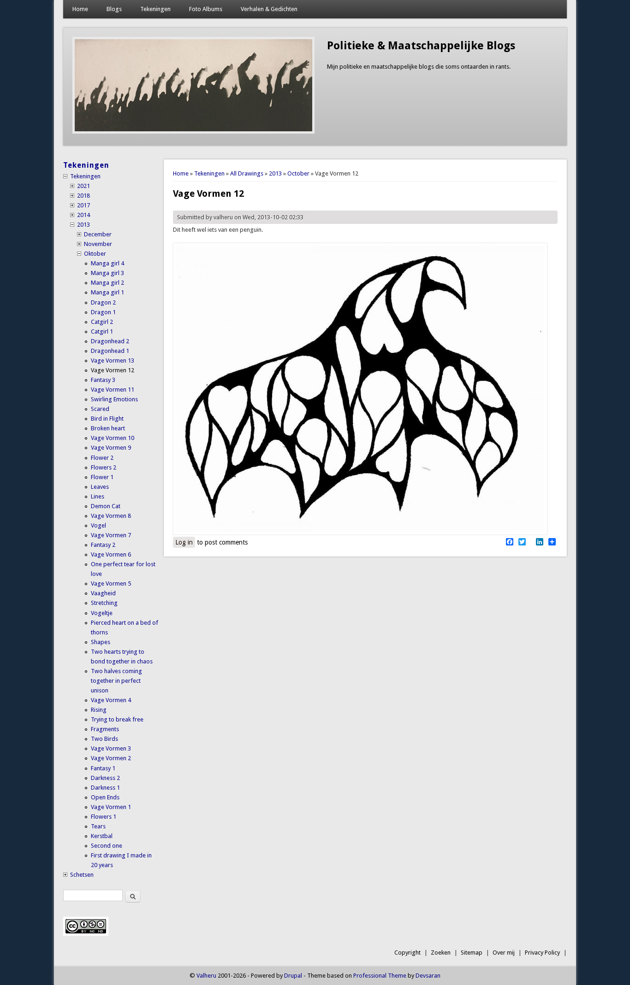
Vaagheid (103, 593)
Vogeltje (102, 613)
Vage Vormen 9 (111, 447)
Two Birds (104, 738)
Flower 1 (102, 477)
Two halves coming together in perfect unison (116, 681)
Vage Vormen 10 (112, 437)
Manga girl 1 (107, 292)
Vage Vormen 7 (111, 535)
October (298, 173)
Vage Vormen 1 (111, 806)
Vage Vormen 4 (111, 700)
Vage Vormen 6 (111, 554)
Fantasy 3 (103, 379)
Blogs (114, 9)
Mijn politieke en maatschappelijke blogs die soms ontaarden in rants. (419, 66)
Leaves (100, 486)
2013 (275, 173)
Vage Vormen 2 (111, 758)
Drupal (293, 975)
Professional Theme (379, 975)
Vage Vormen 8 (111, 515)
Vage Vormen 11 (112, 389)
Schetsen (82, 874)
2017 (83, 205)
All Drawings (246, 173)
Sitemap (471, 952)
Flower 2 (102, 457)
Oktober (95, 253)
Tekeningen (155, 9)
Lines (97, 496)
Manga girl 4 (107, 263)
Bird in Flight (107, 418)
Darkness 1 (105, 787)
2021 (83, 185)
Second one (106, 845)
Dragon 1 (103, 312)
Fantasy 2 (103, 544)
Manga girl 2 (107, 282)
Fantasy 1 (103, 768)
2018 (83, 195)
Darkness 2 (105, 777)
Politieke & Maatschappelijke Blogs (421, 45)
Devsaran (428, 975)
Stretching (104, 602)
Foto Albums (205, 9)
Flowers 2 (103, 467)
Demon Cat (105, 506)
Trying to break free (117, 719)
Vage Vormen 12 (112, 370)
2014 (83, 214)
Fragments (105, 729)
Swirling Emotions (114, 399)
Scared (100, 408)
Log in (184, 542)
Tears (98, 826)
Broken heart (108, 428)
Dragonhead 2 (110, 341)
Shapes (100, 642)
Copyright (407, 952)
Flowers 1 (103, 816)
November (98, 243)
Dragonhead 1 (110, 350)
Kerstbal (102, 836)
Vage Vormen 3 (111, 748)
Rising (99, 709)
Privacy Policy (542, 952)
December (98, 234)
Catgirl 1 (102, 331)
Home (80, 9)
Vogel (98, 525)
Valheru (206, 975)
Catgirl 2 (102, 321)
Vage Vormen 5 (111, 583)
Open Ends (105, 797)
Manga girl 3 (107, 273)
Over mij (504, 952)
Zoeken (441, 952)
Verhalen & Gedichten (269, 9)
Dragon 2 (103, 302)
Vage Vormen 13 (112, 360)
